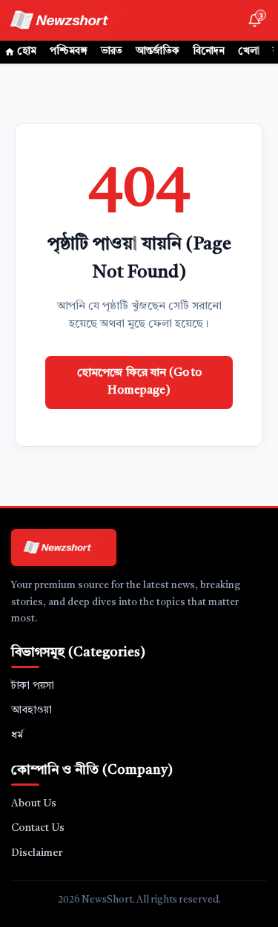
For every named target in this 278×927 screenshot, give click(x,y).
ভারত (111, 51)
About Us (33, 803)
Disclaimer (37, 853)
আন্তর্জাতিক (157, 51)
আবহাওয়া (31, 710)
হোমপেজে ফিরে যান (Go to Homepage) (139, 382)
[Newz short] (68, 20)
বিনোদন (209, 51)
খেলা (248, 51)
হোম (26, 51)
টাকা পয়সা (32, 686)
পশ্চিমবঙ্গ (68, 51)
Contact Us (37, 828)
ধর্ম (17, 735)
